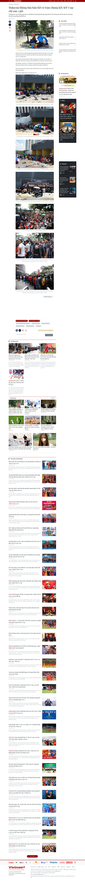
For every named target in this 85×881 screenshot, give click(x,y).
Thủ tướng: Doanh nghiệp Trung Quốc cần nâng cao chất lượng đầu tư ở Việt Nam (67, 137)
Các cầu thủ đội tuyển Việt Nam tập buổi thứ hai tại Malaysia (48, 356)
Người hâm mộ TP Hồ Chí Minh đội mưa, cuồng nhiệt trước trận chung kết (24, 647)
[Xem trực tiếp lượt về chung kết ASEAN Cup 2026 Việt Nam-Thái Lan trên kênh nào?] (49, 688)
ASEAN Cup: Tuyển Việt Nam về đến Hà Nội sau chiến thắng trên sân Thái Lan (24, 845)
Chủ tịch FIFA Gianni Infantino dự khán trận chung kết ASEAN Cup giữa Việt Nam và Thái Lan (24, 792)
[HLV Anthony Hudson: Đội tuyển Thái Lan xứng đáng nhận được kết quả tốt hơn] (49, 531)
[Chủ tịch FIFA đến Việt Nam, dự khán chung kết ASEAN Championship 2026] (49, 701)
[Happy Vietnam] (36, 862)
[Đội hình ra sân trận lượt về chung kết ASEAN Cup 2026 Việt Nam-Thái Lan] (49, 663)
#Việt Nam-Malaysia (36, 323)
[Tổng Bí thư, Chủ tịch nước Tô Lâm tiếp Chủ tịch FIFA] (49, 637)
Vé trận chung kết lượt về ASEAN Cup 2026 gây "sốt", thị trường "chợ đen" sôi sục (24, 738)
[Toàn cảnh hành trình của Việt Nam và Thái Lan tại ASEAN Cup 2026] (49, 714)
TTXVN (58, 866)
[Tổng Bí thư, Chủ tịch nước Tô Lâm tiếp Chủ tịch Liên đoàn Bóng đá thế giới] (49, 611)
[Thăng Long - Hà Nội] (71, 1)
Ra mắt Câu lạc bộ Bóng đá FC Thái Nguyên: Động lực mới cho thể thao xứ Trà (24, 765)
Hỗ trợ (49, 866)
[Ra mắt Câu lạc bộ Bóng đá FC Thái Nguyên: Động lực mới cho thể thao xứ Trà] (49, 767)
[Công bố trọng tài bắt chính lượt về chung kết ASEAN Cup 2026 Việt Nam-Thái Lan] (49, 834)
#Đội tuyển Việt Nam (20, 326)
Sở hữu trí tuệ (33, 866)
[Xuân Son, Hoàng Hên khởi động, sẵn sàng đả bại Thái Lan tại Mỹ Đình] (49, 675)
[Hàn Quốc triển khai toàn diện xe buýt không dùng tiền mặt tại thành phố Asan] (72, 191)
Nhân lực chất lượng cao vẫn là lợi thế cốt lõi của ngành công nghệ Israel (64, 168)
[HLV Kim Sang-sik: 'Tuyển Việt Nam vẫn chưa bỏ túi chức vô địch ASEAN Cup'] (49, 808)
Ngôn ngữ (54, 866)
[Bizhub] (21, 862)
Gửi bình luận (49, 335)
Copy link (10, 31)
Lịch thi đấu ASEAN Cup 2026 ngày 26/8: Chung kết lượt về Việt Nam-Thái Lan (24, 725)
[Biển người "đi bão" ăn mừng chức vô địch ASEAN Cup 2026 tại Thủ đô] (49, 598)
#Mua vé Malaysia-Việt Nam (21, 320)
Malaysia (39, 326)
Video (63, 100)
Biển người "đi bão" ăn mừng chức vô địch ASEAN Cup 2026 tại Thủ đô (25, 595)
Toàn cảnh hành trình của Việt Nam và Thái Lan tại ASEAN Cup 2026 (25, 712)
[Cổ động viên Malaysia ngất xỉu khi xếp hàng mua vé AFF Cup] (16, 348)
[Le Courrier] (62, 862)
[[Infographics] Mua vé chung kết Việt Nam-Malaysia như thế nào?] (16, 374)
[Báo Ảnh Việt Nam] (69, 862)
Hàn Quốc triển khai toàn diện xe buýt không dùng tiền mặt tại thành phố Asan (64, 190)
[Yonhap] (44, 862)
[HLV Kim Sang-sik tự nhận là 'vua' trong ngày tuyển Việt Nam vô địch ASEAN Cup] (49, 571)
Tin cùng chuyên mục (17, 459)
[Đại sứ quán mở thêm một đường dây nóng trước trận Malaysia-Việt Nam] (32, 348)
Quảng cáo (68, 866)
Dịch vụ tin (63, 866)
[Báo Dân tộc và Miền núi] (10, 862)
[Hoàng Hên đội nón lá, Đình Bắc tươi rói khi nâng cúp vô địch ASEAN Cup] (49, 584)
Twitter (10, 25)
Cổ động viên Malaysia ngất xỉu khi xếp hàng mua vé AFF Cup (15, 356)
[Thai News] (30, 862)
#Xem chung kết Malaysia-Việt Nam (23, 323)
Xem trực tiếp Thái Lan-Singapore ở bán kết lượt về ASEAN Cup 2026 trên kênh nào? (67, 51)
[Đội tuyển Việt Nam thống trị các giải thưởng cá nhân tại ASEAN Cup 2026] (49, 465)
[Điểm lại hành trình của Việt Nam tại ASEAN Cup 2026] (49, 505)
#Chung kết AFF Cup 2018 (34, 320)
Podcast (64, 164)
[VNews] (75, 862)
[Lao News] (26, 862)
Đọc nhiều (64, 21)
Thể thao (11, 4)
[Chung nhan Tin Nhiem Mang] (70, 869)
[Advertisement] (34, 307)
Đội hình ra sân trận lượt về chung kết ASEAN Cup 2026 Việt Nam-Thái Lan (24, 660)
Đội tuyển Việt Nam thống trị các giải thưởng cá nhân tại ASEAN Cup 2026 (25, 462)
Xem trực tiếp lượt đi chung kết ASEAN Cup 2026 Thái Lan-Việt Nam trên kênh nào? (67, 25)
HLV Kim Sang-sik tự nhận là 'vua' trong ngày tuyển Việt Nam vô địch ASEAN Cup (24, 568)
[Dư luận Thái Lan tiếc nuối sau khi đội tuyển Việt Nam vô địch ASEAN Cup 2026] (49, 545)
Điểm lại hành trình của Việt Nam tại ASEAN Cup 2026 (23, 503)
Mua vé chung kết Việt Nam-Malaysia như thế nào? (16, 382)
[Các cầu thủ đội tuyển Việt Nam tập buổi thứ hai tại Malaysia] (48, 348)
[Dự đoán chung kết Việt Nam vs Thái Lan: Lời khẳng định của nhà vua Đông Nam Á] (49, 754)
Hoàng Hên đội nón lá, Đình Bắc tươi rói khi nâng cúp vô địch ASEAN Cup (25, 582)
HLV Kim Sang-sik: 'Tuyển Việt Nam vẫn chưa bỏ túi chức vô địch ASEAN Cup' (25, 805)
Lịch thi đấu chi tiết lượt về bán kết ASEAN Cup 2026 (66, 37)
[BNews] (16, 862)
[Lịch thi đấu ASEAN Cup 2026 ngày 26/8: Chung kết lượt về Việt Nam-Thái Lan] (49, 728)
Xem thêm (32, 856)
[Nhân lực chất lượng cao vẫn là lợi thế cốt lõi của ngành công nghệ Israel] (72, 169)
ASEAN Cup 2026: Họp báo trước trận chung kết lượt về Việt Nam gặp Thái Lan (24, 818)
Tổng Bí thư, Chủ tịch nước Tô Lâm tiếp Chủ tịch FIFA (25, 634)
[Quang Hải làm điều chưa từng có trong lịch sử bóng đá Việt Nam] (49, 518)
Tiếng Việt (50, 1)
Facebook (10, 22)
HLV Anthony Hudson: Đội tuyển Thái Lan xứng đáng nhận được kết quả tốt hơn (24, 529)
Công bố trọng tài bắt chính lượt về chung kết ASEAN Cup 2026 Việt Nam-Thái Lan (24, 831)
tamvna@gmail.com (57, 871)
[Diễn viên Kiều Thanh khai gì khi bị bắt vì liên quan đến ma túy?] (72, 180)
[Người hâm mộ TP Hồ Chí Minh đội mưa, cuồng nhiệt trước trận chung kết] (49, 649)
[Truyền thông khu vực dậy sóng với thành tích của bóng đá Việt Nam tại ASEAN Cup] (49, 558)
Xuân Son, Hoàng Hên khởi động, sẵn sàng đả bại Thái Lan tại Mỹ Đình (24, 673)
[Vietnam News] (53, 862)
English (54, 1)
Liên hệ (73, 866)
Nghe (63, 173)
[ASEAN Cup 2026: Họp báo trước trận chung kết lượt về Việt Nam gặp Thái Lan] (49, 821)
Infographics (65, 73)
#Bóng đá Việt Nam (45, 323)
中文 (65, 1)
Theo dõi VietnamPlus (42, 330)
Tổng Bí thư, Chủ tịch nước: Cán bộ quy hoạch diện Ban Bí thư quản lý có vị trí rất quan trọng (67, 91)
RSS (46, 866)
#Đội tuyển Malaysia (30, 326)
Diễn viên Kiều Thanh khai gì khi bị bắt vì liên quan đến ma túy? (64, 179)
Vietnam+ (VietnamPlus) (18, 1)
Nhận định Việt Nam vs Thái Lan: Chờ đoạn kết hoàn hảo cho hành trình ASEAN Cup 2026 (24, 778)
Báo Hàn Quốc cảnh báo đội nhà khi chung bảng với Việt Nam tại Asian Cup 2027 (24, 489)
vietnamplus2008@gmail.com (38, 874)
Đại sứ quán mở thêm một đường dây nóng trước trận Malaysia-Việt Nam (32, 356)
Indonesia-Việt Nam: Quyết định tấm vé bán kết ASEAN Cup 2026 (67, 44)
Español (61, 1)
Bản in (10, 28)
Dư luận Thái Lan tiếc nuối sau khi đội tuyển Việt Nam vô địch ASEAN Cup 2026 (25, 542)
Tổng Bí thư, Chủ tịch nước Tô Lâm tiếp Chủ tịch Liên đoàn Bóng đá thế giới (24, 608)
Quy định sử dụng (40, 866)
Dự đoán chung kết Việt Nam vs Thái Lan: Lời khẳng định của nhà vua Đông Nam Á (24, 751)
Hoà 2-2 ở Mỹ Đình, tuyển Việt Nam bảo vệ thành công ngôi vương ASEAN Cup (25, 621)
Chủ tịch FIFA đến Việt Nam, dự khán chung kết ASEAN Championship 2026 (24, 698)
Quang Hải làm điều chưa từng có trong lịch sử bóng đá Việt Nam (24, 515)
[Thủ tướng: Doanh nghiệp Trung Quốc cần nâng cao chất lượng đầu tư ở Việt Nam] (67, 127)
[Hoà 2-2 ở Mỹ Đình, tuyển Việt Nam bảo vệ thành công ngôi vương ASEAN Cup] (49, 624)
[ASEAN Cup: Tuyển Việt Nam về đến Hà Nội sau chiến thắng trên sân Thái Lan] (49, 847)
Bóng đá (16, 4)
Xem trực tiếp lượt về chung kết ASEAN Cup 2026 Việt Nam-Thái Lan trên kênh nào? (24, 686)
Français (58, 1)
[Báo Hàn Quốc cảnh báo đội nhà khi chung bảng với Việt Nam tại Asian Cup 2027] (49, 492)
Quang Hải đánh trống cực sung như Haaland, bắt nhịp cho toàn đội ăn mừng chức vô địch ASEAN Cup (24, 476)
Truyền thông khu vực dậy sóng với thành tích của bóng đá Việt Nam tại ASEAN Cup (24, 555)
